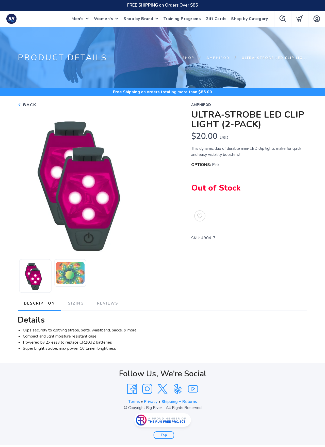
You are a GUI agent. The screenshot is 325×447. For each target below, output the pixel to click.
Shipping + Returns (179, 401)
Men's (78, 19)
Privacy (150, 401)
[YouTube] (193, 389)
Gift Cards (215, 19)
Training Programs (182, 19)
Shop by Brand (138, 19)
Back (29, 105)
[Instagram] (147, 389)
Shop (188, 58)
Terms (134, 401)
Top (164, 435)
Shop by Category (249, 19)
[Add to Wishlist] (199, 215)
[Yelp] (177, 389)
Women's (103, 19)
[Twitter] (162, 389)
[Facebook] (132, 389)
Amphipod (218, 58)
